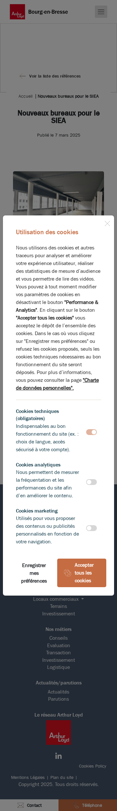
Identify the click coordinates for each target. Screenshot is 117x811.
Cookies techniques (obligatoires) (37, 415)
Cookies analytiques (38, 464)
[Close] (107, 222)
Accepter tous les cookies (84, 573)
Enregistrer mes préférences (34, 573)
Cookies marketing (37, 510)
